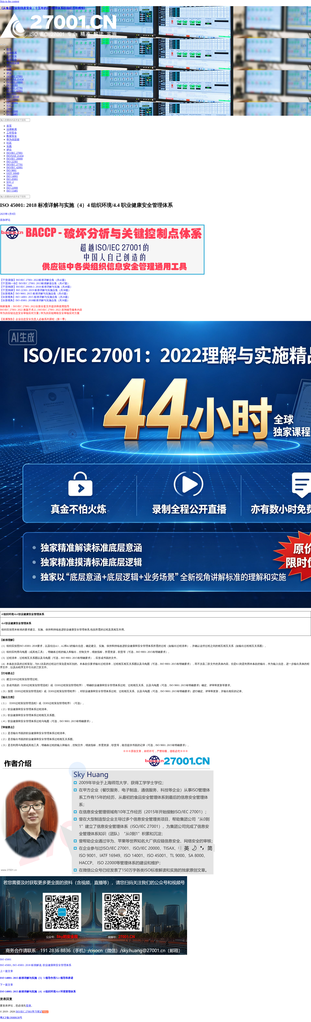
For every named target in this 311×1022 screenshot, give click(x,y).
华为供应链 (12, 63)
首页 (9, 49)
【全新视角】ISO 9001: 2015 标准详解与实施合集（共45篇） (34, 293)
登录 (28, 1005)
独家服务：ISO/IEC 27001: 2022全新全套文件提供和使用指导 (34, 306)
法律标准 (11, 52)
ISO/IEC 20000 (14, 82)
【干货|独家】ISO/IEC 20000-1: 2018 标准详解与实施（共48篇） (36, 286)
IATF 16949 (12, 96)
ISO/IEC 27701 (14, 88)
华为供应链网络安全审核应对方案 (60, 313)
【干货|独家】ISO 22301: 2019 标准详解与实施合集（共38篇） (35, 290)
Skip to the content (9, 1)
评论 (9, 73)
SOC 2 (10, 105)
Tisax (9, 108)
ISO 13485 (12, 114)
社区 (9, 66)
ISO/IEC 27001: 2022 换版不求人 (18, 309)
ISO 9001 (11, 93)
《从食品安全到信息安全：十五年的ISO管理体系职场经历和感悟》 (43, 8)
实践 (9, 69)
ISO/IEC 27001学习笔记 (29, 1011)
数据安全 (11, 59)
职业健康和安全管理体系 (57, 965)
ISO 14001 (12, 99)
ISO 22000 (12, 111)
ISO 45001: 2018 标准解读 (27, 965)
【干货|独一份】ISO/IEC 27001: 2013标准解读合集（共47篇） (35, 283)
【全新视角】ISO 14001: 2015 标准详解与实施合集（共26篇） (35, 297)
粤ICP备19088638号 (11, 1017)
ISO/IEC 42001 (14, 91)
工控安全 (11, 56)
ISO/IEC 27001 (14, 76)
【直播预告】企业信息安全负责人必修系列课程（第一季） (33, 319)
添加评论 (5, 220)
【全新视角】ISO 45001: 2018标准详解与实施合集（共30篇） (35, 300)
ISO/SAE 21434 (14, 79)
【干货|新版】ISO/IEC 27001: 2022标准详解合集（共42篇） (33, 280)
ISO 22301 (12, 85)
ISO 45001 (12, 102)
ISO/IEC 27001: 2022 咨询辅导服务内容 (60, 309)
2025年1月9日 (8, 214)
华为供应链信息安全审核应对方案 (19, 313)
